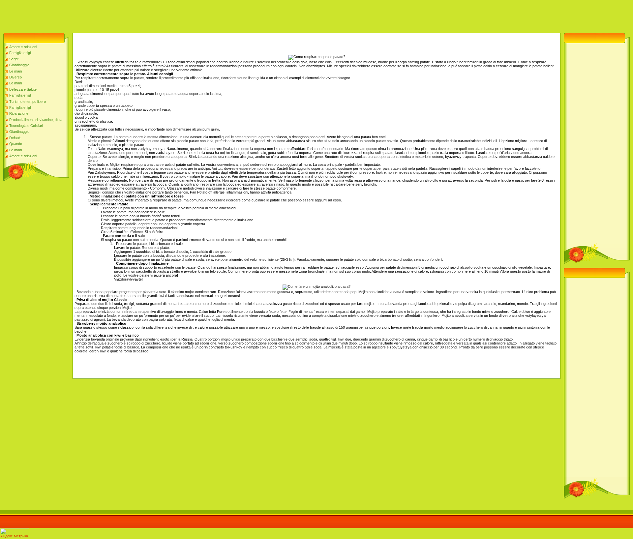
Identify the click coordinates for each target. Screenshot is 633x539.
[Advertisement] (120, 15)
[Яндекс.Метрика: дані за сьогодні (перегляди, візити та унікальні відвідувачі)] (14, 533)
